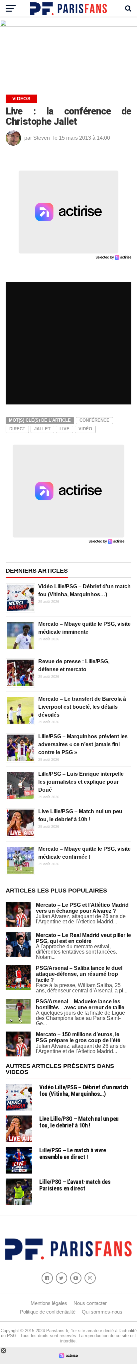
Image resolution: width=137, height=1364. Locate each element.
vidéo (85, 428)
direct (17, 428)
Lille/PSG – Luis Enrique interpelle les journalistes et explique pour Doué (81, 782)
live (64, 428)
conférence (94, 420)
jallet (42, 428)
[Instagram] (90, 1278)
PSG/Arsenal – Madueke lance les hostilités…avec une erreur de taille (80, 1004)
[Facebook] (47, 1278)
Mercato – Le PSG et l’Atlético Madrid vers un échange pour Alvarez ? (82, 908)
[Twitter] (61, 1278)
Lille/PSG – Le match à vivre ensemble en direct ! (72, 1153)
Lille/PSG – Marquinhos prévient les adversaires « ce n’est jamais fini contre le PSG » (83, 744)
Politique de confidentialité (47, 1312)
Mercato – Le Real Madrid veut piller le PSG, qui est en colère (83, 938)
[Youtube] (75, 1278)
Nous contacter (90, 1303)
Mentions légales (49, 1303)
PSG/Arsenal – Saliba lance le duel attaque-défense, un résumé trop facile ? (79, 973)
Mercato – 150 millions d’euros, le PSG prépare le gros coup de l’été (78, 1037)
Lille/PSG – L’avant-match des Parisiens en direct (74, 1185)
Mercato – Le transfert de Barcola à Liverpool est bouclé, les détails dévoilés (82, 707)
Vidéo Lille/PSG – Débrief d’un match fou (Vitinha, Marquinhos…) (83, 1090)
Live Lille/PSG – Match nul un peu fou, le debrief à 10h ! (79, 1122)
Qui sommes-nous (102, 1312)
